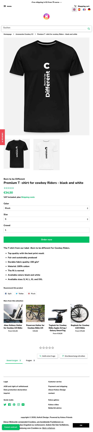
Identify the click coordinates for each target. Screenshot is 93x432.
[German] (89, 9)
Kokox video (53, 404)
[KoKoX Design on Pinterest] (14, 405)
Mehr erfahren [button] (48, 428)
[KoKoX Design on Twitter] (5, 405)
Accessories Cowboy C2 (24, 34)
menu (9, 6)
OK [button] (81, 425)
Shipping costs (28, 197)
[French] (84, 9)
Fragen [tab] (29, 360)
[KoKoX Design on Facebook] (9, 405)
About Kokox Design (57, 390)
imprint (7, 393)
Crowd (7, 225)
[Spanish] (79, 9)
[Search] (89, 29)
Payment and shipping (57, 386)
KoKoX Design (43, 417)
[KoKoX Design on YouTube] (23, 405)
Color (6, 203)
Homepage (8, 34)
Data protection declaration (15, 390)
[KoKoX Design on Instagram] (18, 405)
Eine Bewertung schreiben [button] (75, 356)
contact (51, 393)
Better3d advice (55, 408)
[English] (74, 9)
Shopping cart (83, 6)
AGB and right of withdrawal (16, 386)
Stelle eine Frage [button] (48, 356)
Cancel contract (10, 427)
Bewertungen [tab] (12, 360)
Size (6, 214)
